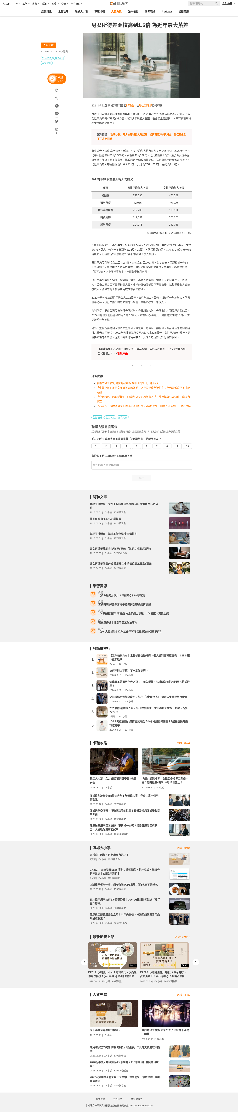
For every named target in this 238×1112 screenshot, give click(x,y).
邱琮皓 (130, 105)
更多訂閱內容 (183, 743)
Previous (84, 962)
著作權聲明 (136, 1099)
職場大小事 (81, 11)
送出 (141, 478)
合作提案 (117, 1099)
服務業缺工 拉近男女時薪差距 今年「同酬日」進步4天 (128, 383)
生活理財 (46, 58)
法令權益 (133, 11)
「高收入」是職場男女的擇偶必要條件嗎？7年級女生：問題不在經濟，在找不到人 (144, 406)
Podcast (167, 11)
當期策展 (183, 11)
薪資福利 (46, 63)
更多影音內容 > (182, 937)
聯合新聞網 (145, 105)
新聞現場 (150, 11)
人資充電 (116, 11)
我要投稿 (100, 1099)
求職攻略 (63, 11)
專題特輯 (99, 11)
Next (196, 962)
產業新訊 (46, 11)
